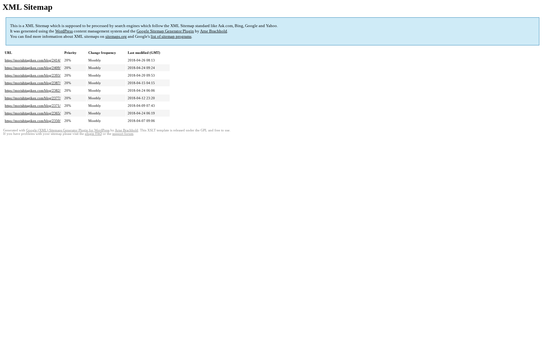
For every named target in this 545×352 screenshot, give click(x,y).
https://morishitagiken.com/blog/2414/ (33, 60)
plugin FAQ (93, 134)
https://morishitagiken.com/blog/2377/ (33, 98)
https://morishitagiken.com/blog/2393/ (33, 75)
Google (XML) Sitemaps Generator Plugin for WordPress (67, 130)
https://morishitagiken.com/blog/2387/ (33, 83)
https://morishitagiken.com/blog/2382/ (33, 90)
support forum (122, 134)
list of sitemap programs (171, 36)
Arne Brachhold (213, 31)
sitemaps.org (116, 36)
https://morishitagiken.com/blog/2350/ (33, 121)
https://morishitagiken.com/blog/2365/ (33, 113)
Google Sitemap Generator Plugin (165, 31)
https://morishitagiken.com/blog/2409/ (33, 68)
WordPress (64, 31)
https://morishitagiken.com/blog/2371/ (33, 105)
